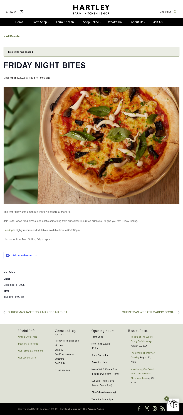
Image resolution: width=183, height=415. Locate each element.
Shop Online (91, 22)
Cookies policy (72, 409)
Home (19, 22)
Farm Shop (40, 22)
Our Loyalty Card (27, 357)
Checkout (165, 11)
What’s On (115, 22)
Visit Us (158, 22)
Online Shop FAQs (27, 336)
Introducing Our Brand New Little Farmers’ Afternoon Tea (142, 373)
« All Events (12, 36)
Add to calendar (22, 255)
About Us (137, 22)
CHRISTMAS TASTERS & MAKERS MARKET (37, 312)
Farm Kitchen (65, 22)
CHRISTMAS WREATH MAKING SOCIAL (149, 312)
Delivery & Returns (28, 343)
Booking (8, 230)
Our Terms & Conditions (30, 350)
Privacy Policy (96, 409)
